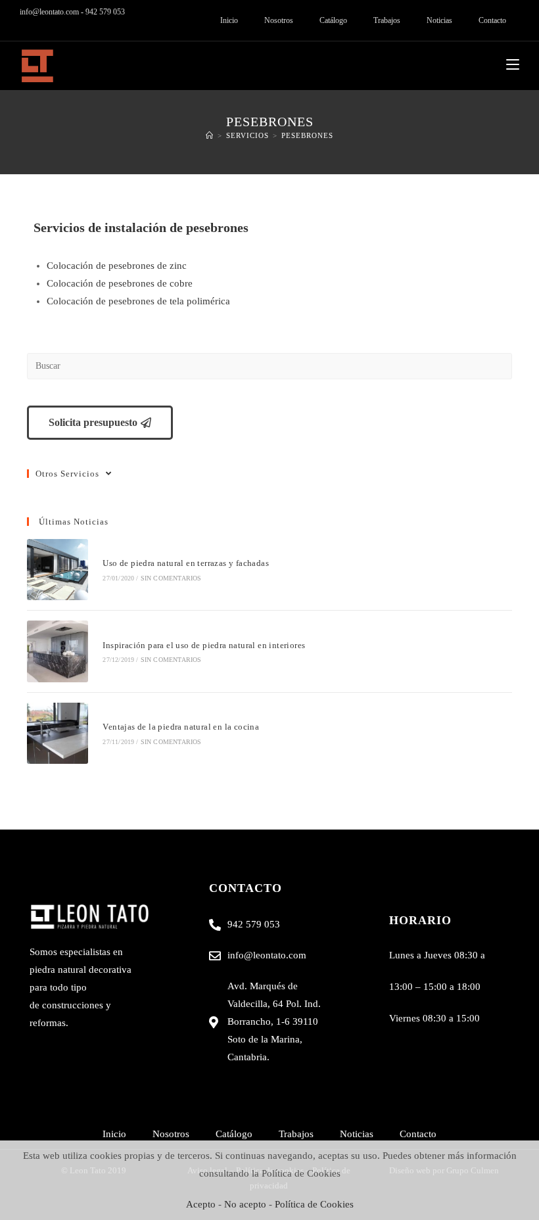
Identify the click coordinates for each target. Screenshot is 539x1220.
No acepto (245, 1204)
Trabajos (386, 20)
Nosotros (278, 20)
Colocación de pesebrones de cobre (120, 283)
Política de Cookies (314, 1204)
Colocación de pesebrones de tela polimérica (138, 301)
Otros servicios (67, 473)
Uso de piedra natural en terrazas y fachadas (186, 563)
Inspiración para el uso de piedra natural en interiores (204, 645)
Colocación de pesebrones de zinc (117, 265)
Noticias (439, 20)
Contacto (492, 20)
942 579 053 (105, 11)
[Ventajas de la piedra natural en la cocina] (57, 733)
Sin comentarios (171, 578)
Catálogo (333, 20)
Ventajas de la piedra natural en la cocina (181, 727)
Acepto (201, 1204)
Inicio (229, 20)
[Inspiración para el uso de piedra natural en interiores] (57, 651)
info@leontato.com (49, 11)
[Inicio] (210, 135)
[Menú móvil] (512, 65)
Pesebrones (307, 135)
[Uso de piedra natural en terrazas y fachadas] (57, 569)
